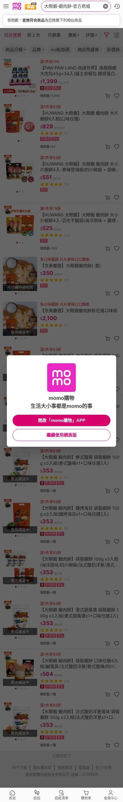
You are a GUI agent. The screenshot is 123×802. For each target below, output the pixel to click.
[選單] (6, 6)
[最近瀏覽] (117, 6)
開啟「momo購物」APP (61, 420)
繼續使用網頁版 (62, 434)
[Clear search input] (105, 6)
